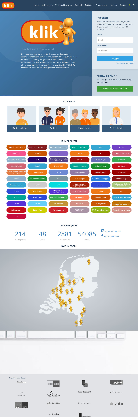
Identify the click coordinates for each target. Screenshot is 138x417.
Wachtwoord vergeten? (125, 63)
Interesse (113, 5)
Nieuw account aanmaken (115, 88)
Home (36, 5)
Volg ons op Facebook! (111, 236)
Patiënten (89, 5)
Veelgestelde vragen (63, 5)
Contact (123, 5)
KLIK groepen (47, 5)
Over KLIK (78, 5)
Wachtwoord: (102, 45)
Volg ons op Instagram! (112, 231)
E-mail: (99, 35)
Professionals (101, 5)
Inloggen (115, 58)
